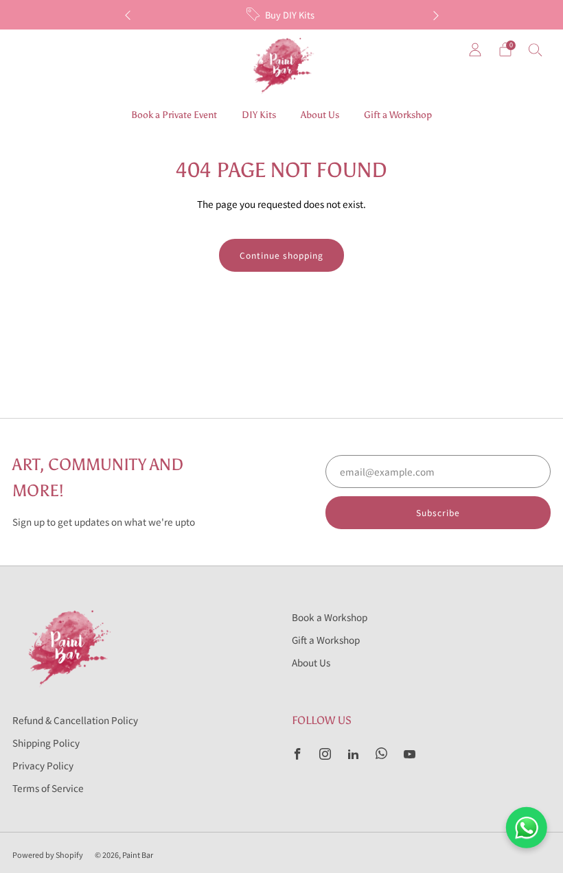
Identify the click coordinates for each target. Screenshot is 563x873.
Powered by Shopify (47, 854)
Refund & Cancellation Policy (75, 720)
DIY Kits (259, 115)
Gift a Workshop (398, 115)
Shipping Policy (46, 742)
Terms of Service (48, 788)
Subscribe (438, 512)
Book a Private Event (174, 115)
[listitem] (281, 15)
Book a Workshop (329, 617)
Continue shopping (281, 255)
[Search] (535, 49)
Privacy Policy (42, 765)
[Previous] (128, 14)
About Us (320, 115)
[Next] (436, 14)
